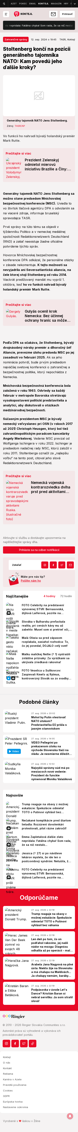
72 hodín (66, 596)
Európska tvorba (13, 1101)
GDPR (6, 1095)
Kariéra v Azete (12, 1079)
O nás (6, 1062)
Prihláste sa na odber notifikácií (39, 550)
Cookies (8, 1090)
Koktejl (7, 1057)
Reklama (8, 1073)
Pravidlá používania (14, 1084)
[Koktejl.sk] (23, 14)
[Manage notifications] (70, 1116)
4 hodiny (49, 596)
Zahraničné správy (16, 39)
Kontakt (7, 1068)
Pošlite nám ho (31, 580)
